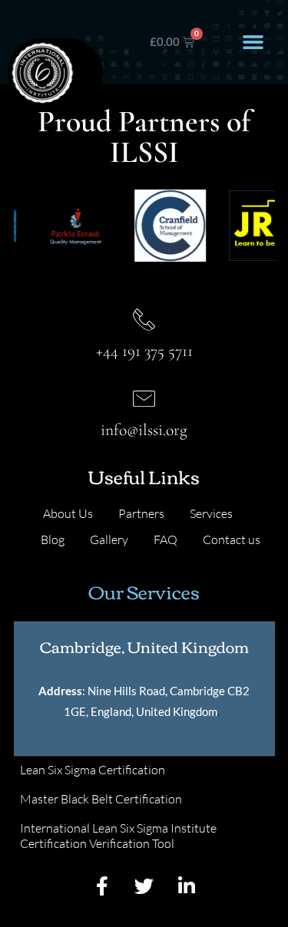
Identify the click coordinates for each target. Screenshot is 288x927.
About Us (68, 513)
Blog (53, 539)
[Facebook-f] (102, 885)
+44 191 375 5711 (144, 351)
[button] (253, 42)
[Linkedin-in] (186, 885)
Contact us (231, 539)
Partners (141, 513)
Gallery (109, 539)
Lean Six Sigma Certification (92, 769)
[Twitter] (144, 885)
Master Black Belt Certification (101, 799)
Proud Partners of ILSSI (144, 136)
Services (211, 513)
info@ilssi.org (144, 430)
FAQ (165, 539)
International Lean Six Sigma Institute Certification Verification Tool (118, 835)
